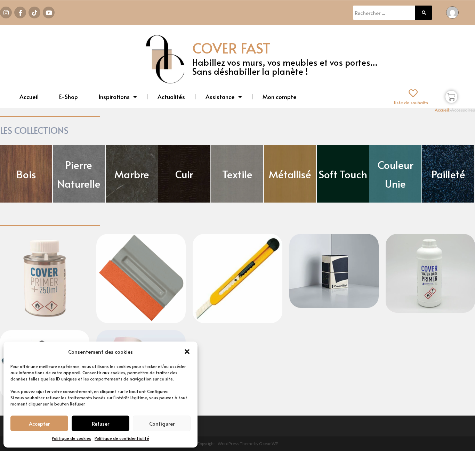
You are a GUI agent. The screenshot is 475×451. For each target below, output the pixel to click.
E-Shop (68, 96)
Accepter (39, 423)
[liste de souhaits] (413, 93)
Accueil (29, 96)
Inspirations (114, 96)
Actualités (171, 96)
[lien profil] (452, 11)
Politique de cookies (71, 438)
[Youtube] (49, 12)
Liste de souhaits (411, 102)
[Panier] (451, 97)
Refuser (100, 423)
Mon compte (280, 96)
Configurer (162, 423)
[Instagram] (6, 12)
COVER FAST (231, 47)
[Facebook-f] (20, 12)
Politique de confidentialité (122, 438)
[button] (187, 351)
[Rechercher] (423, 13)
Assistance (220, 96)
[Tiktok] (34, 12)
